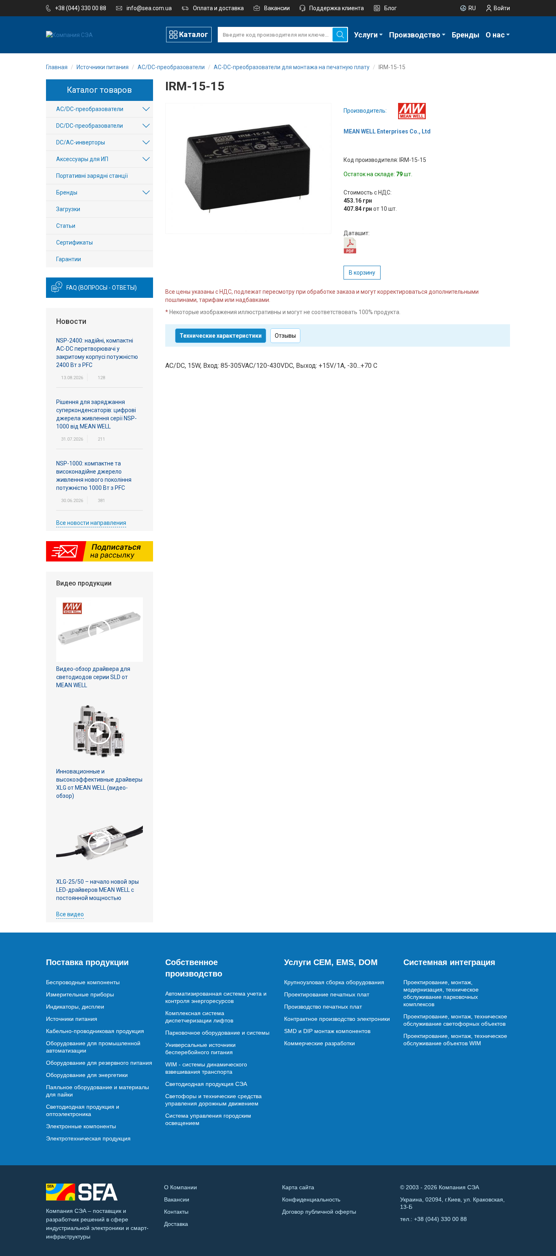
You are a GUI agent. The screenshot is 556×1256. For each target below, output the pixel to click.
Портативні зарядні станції (92, 176)
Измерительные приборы (80, 994)
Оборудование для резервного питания (99, 1062)
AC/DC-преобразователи (89, 109)
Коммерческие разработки (319, 1043)
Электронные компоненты (81, 1126)
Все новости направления (91, 523)
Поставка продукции (87, 962)
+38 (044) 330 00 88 (80, 8)
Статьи (65, 226)
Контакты (176, 1211)
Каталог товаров (99, 90)
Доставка (176, 1224)
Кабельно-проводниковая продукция (95, 1031)
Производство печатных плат (323, 1006)
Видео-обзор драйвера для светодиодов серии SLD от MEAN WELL (93, 677)
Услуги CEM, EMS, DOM (331, 962)
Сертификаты (74, 242)
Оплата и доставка (218, 8)
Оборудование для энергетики (87, 1075)
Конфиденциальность (311, 1199)
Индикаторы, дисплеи (75, 1006)
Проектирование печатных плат (326, 994)
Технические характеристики (220, 335)
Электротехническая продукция (88, 1138)
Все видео (70, 914)
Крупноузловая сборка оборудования (334, 982)
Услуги (366, 35)
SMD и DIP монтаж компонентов (327, 1031)
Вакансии (277, 8)
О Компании (180, 1187)
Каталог (193, 34)
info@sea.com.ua (149, 8)
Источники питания (71, 1019)
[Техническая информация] (350, 245)
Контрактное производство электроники (337, 1019)
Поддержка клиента (336, 8)
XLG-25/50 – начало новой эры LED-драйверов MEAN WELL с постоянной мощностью (97, 889)
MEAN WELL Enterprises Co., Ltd (387, 131)
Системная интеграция (449, 962)
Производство (414, 35)
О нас (495, 35)
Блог (390, 8)
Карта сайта (298, 1187)
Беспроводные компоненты (83, 982)
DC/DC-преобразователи (89, 125)
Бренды (465, 35)
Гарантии (68, 259)
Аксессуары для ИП (82, 159)
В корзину (362, 272)
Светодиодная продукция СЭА (206, 1084)
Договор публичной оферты (319, 1211)
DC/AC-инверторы (80, 142)
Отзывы (285, 335)
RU (472, 8)
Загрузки (68, 209)
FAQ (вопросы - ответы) (101, 287)
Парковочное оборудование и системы (217, 1032)
